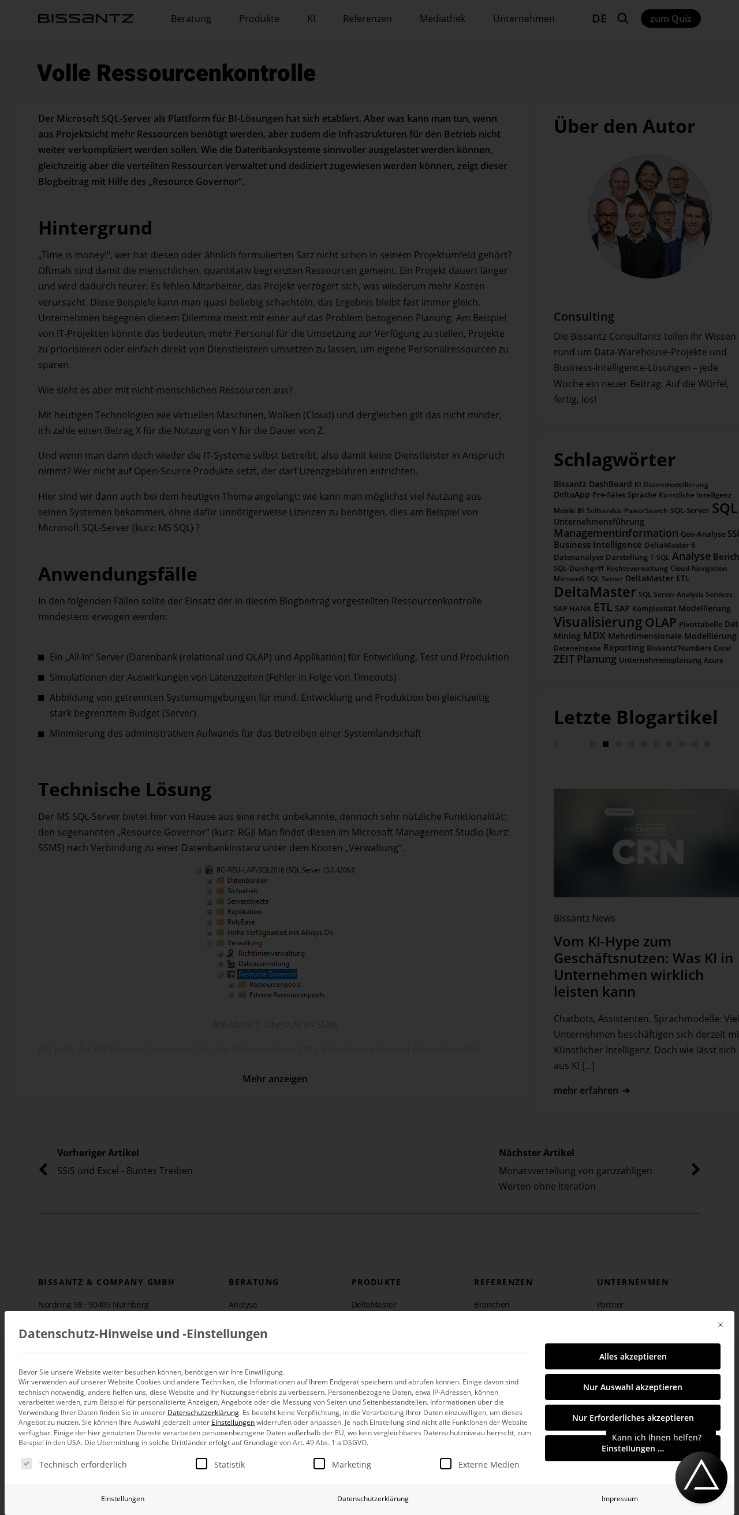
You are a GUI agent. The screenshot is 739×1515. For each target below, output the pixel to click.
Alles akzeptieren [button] (633, 1356)
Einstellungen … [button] (633, 1448)
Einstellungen (122, 1498)
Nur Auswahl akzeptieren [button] (632, 1387)
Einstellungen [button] (233, 1422)
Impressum (620, 1498)
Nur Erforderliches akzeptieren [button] (633, 1417)
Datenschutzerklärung (203, 1412)
